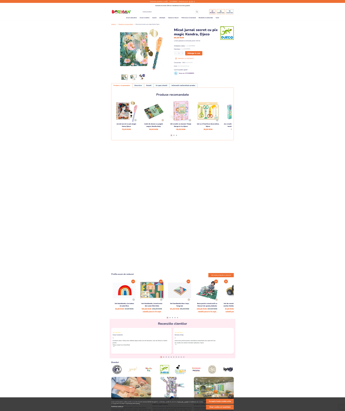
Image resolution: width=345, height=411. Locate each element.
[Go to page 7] (176, 357)
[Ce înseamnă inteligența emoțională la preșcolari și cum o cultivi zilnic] (214, 388)
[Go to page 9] (181, 357)
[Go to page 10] (184, 357)
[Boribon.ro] (121, 12)
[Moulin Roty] (133, 373)
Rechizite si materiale (206, 18)
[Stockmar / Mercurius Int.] (180, 373)
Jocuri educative (131, 18)
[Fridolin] (164, 373)
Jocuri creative (144, 18)
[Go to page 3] (176, 135)
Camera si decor (173, 18)
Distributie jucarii (183, 1)
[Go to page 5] (177, 318)
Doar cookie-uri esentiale (219, 407)
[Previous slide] (115, 369)
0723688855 (174, 1)
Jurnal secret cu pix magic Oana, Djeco (126, 125)
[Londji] (212, 373)
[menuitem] (124, 77)
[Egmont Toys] (196, 373)
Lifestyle (162, 18)
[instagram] (192, 1)
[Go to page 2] (174, 135)
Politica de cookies (182, 402)
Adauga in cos (193, 53)
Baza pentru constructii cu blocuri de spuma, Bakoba (207, 304)
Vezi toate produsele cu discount (221, 275)
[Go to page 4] (175, 318)
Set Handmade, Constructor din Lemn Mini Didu (151, 304)
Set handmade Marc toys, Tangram (179, 304)
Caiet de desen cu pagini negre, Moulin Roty (153, 125)
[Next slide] (230, 397)
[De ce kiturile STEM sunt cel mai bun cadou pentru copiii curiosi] (172, 388)
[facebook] (189, 1)
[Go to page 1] (171, 135)
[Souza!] (117, 373)
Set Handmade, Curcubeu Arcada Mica (124, 304)
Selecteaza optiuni (124, 287)
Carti (217, 18)
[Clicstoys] (228, 373)
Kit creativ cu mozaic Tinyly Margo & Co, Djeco (180, 125)
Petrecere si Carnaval (189, 18)
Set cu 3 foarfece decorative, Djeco (208, 125)
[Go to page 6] (174, 357)
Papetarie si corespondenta (125, 24)
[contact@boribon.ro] (167, 1)
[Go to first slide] (230, 369)
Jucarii (154, 18)
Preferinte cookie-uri (117, 406)
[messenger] (194, 1)
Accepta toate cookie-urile (220, 401)
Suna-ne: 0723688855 (186, 73)
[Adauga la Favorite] (135, 120)
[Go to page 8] (179, 357)
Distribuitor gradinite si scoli (158, 1)
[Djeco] (149, 373)
